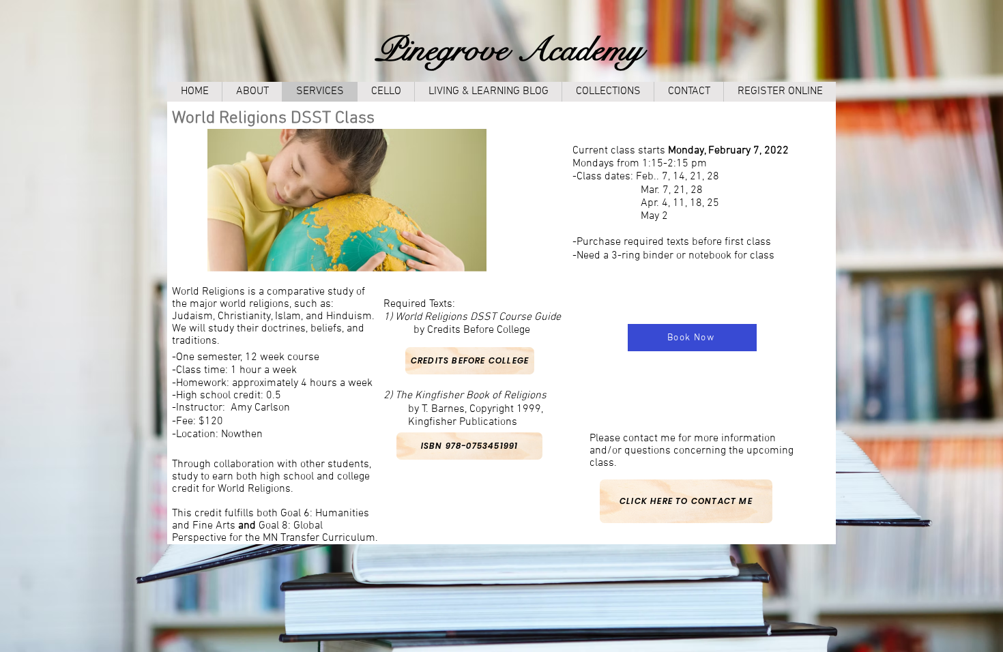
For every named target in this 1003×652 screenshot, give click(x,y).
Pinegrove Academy (509, 50)
